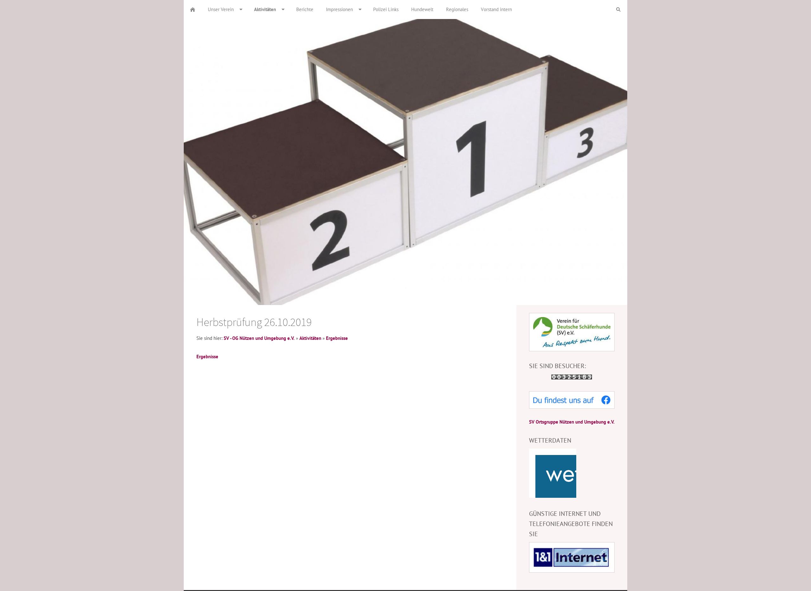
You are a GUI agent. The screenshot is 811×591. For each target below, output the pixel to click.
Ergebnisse (337, 338)
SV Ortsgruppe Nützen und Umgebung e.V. (572, 422)
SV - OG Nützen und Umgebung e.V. (259, 338)
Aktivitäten (310, 338)
